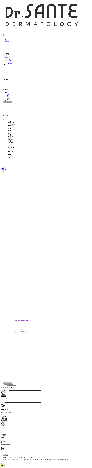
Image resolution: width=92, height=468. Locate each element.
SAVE (2, 393)
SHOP (3, 35)
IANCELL (6, 39)
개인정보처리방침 (6, 454)
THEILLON (6, 36)
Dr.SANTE (8, 58)
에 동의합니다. (6, 387)
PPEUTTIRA (6, 38)
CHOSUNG (6, 37)
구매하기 (2, 406)
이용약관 (4, 452)
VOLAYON (6, 40)
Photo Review (4, 394)
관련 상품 (2, 171)
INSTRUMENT (7, 41)
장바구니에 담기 (3, 438)
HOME (4, 33)
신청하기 (2, 448)
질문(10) (2, 170)
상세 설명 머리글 (3, 167)
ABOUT (4, 34)
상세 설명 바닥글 (3, 169)
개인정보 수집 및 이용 (4, 387)
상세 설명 (2, 168)
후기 (3, 42)
